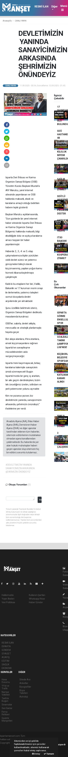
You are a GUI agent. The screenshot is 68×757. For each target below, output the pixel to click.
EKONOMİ (7, 668)
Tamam (50, 754)
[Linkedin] (26, 583)
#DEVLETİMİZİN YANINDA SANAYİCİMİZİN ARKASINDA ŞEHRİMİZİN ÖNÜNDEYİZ (20, 468)
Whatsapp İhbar (37, 598)
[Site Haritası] (37, 583)
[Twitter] (8, 583)
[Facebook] (3, 583)
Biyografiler (25, 686)
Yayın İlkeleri (8, 598)
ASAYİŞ (6, 657)
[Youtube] (20, 583)
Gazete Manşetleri (7, 719)
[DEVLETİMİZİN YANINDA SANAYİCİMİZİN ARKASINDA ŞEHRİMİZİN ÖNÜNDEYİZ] (25, 104)
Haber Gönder (36, 602)
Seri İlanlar (7, 708)
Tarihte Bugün (5, 699)
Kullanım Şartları (37, 595)
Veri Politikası (8, 602)
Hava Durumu (6, 680)
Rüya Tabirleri (23, 691)
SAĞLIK (5, 664)
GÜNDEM (6, 650)
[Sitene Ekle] (44, 583)
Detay (37, 754)
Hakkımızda (8, 595)
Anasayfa (7, 20)
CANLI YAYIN (20, 20)
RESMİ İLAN (41, 6)
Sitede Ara (24, 679)
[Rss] (32, 583)
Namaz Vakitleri (6, 693)
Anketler (23, 683)
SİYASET (6, 653)
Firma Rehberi (6, 713)
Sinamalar (7, 704)
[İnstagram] (14, 583)
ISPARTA (6, 646)
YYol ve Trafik (5, 687)
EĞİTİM (5, 661)
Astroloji (23, 696)
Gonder (40, 499)
